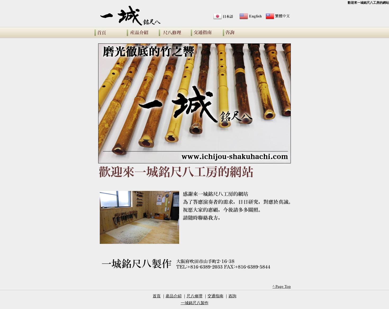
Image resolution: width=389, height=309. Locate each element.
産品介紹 (141, 32)
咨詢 (237, 32)
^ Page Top (282, 286)
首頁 (157, 296)
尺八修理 (173, 32)
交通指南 (205, 32)
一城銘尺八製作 (109, 32)
